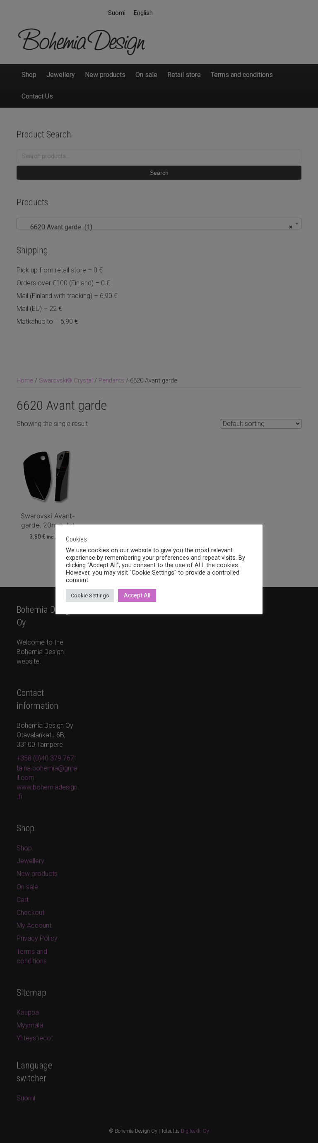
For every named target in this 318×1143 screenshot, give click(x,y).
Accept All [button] (137, 595)
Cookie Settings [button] (90, 595)
